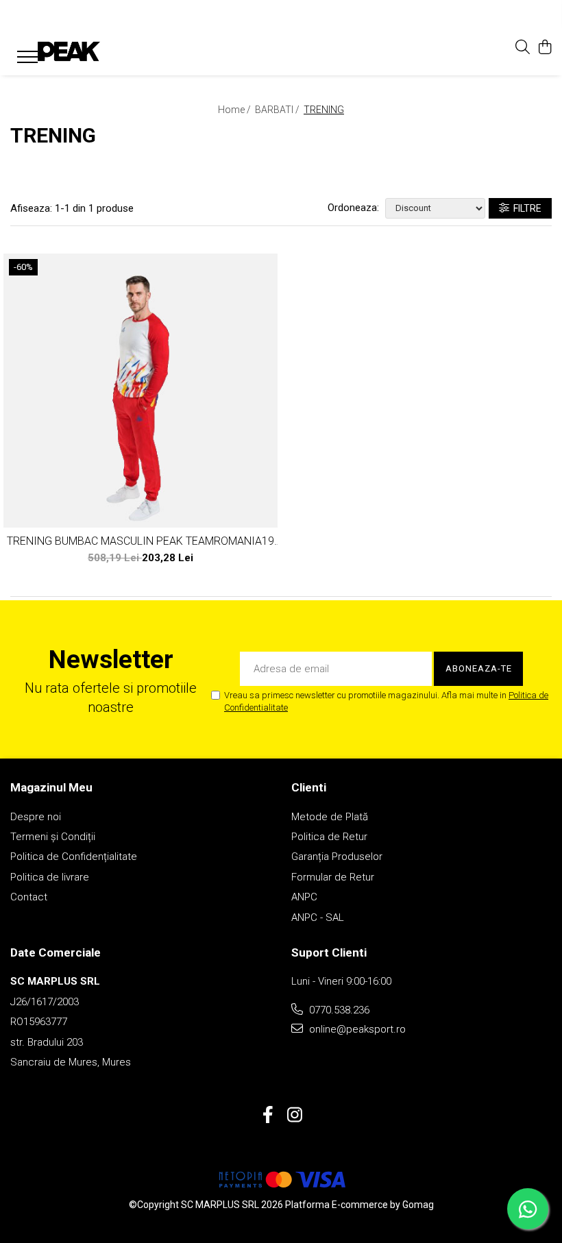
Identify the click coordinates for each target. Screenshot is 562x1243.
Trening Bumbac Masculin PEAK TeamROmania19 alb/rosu (140, 540)
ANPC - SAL (317, 917)
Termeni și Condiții (52, 836)
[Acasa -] (92, 51)
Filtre (525, 208)
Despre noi (35, 817)
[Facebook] (268, 1115)
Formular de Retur (332, 877)
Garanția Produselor (336, 856)
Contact (28, 897)
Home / (235, 109)
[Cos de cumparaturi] (544, 48)
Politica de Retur (329, 836)
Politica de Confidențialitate (73, 856)
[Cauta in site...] (522, 48)
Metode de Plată (329, 817)
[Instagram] (294, 1115)
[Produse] (22, 54)
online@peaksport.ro (356, 1029)
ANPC (304, 897)
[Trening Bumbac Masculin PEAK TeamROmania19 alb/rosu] (140, 391)
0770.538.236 (337, 1010)
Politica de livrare (49, 877)
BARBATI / (278, 109)
